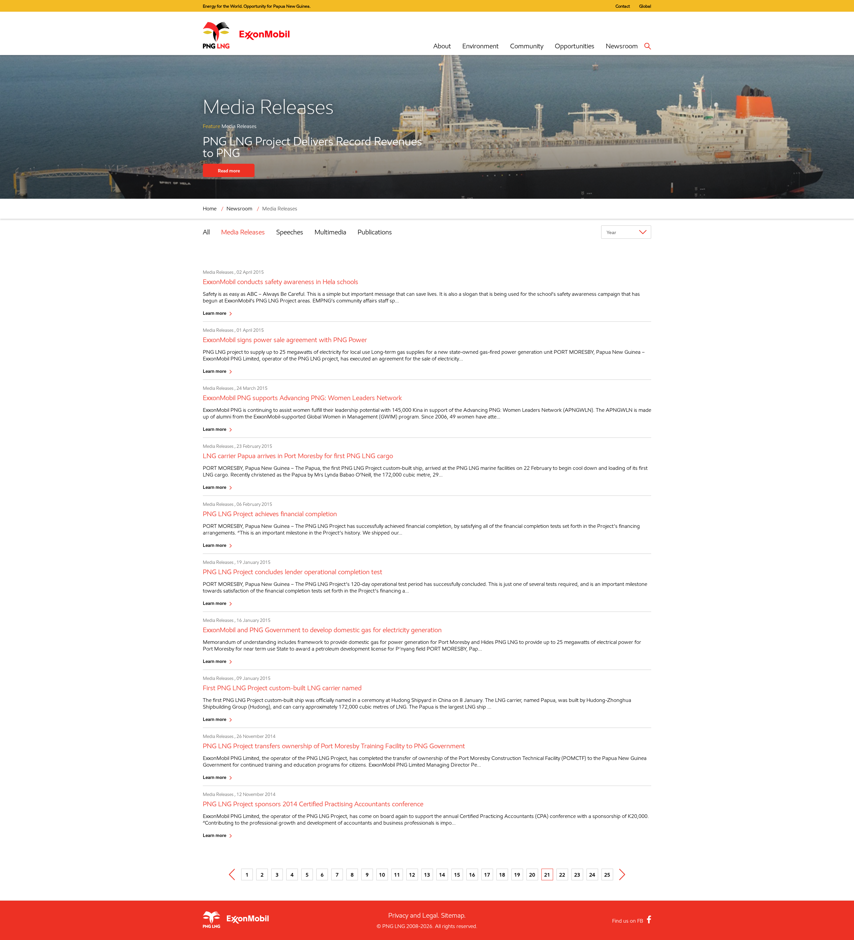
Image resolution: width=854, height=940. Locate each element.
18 (502, 874)
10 (382, 874)
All (206, 232)
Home (210, 208)
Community (526, 46)
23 (577, 874)
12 (412, 874)
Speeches (289, 232)
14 (442, 874)
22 (562, 874)
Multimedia (330, 232)
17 (487, 874)
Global (645, 6)
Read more (229, 170)
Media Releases (243, 232)
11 (397, 874)
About (442, 46)
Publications (375, 232)
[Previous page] (232, 874)
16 (472, 874)
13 (427, 874)
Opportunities (574, 46)
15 (457, 874)
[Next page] (622, 874)
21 (547, 874)
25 (607, 874)
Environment (480, 46)
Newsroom (622, 46)
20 (532, 874)
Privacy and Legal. (413, 915)
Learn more (214, 313)
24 (592, 874)
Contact (622, 6)
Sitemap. (453, 915)
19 (517, 874)
